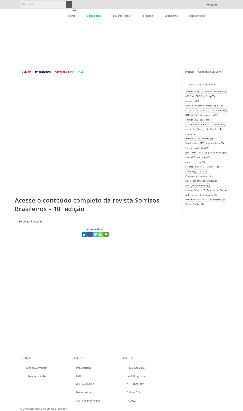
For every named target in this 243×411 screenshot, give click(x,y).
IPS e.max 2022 (136, 368)
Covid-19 (192, 110)
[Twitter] (95, 234)
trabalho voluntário (196, 199)
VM (26, 71)
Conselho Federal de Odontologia (204, 105)
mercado (216, 166)
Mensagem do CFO (197, 166)
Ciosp (210, 96)
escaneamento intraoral (198, 124)
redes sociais (193, 195)
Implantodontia (215, 143)
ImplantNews (43, 71)
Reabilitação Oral (217, 190)
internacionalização (196, 148)
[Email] (106, 234)
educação (206, 119)
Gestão (216, 129)
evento (190, 129)
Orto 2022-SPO (135, 384)
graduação (192, 133)
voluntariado (217, 199)
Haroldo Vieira (194, 143)
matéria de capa (195, 162)
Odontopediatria (195, 180)
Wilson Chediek (194, 204)
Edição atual (94, 15)
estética (219, 124)
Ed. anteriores (121, 15)
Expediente (171, 15)
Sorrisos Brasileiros (88, 400)
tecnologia (210, 195)
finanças (202, 129)
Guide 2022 (133, 392)
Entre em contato (35, 376)
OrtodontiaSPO (85, 384)
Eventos (190, 71)
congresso (192, 101)
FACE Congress (136, 376)
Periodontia (202, 185)
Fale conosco (197, 15)
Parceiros (147, 15)
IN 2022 (131, 400)
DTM (189, 115)
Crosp (204, 110)
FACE (80, 71)
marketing (203, 157)
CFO (200, 96)
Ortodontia (64, 71)
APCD (189, 96)
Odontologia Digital (196, 171)
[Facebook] (90, 234)
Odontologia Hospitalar (198, 176)
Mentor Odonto (85, 392)
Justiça (190, 157)
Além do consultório (215, 91)
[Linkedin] (84, 234)
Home (71, 15)
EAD (198, 115)
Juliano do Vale (217, 152)
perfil (189, 185)
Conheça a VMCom (209, 71)
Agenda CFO (193, 91)
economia (210, 115)
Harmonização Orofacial (199, 138)
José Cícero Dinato (196, 152)
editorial (191, 119)
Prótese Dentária (195, 190)
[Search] (69, 4)
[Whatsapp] (100, 234)
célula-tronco (219, 110)
